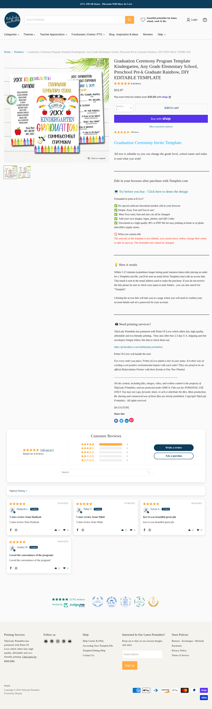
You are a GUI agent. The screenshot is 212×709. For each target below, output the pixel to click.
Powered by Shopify (13, 693)
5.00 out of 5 (47, 450)
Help (161, 34)
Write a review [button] (173, 447)
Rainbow (19, 52)
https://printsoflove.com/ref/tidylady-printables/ (138, 347)
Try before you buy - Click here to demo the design (153, 191)
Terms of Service (180, 655)
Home (7, 52)
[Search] (129, 20)
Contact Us (88, 655)
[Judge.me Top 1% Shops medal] (153, 602)
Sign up (130, 665)
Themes (29, 34)
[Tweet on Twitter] (121, 421)
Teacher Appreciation (52, 34)
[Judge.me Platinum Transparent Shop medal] (139, 602)
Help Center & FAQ (93, 641)
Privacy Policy (179, 650)
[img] (17, 504)
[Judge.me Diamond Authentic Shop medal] (97, 602)
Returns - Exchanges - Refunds (188, 641)
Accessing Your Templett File (98, 645)
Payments (177, 645)
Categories (10, 34)
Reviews (148, 34)
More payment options (161, 126)
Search (7, 685)
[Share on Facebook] (116, 421)
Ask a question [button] (173, 455)
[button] (122, 83)
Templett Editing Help (94, 650)
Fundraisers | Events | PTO (87, 34)
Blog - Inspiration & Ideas (123, 34)
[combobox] (75, 20)
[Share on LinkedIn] (127, 421)
